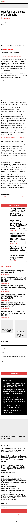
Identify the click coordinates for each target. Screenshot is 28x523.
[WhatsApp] (11, 28)
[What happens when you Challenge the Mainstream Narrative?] (5, 258)
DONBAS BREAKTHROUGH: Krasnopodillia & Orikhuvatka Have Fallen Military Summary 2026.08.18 (13, 288)
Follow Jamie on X (6, 159)
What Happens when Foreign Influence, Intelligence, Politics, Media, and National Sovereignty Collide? (13, 305)
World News (13, 230)
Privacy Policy (16, 514)
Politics (12, 217)
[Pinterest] (8, 28)
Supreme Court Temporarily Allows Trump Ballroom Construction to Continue (18, 248)
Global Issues (13, 260)
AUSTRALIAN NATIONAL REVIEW (11, 56)
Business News (13, 243)
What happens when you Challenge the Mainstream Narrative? (17, 257)
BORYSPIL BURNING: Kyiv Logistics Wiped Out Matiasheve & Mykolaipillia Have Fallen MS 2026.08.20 (14, 279)
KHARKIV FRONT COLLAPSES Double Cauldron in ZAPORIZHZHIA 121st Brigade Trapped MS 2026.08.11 (13, 313)
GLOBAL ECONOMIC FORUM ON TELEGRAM (13, 137)
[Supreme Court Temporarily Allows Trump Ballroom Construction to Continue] (5, 249)
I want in (13, 511)
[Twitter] (5, 28)
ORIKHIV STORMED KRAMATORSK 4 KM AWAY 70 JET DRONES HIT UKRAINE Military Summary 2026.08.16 (13, 296)
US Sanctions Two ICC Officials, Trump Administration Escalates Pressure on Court (13, 489)
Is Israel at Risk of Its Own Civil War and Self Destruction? (7, 330)
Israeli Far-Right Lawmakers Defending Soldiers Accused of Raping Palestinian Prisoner (20, 334)
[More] (14, 28)
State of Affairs (5, 486)
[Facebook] (2, 28)
